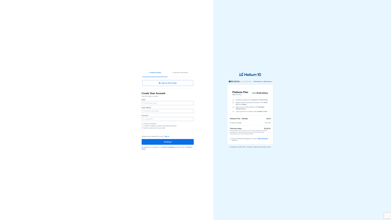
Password (145, 116)
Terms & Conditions (168, 147)
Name (143, 100)
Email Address (146, 108)
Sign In (167, 136)
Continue (168, 142)
